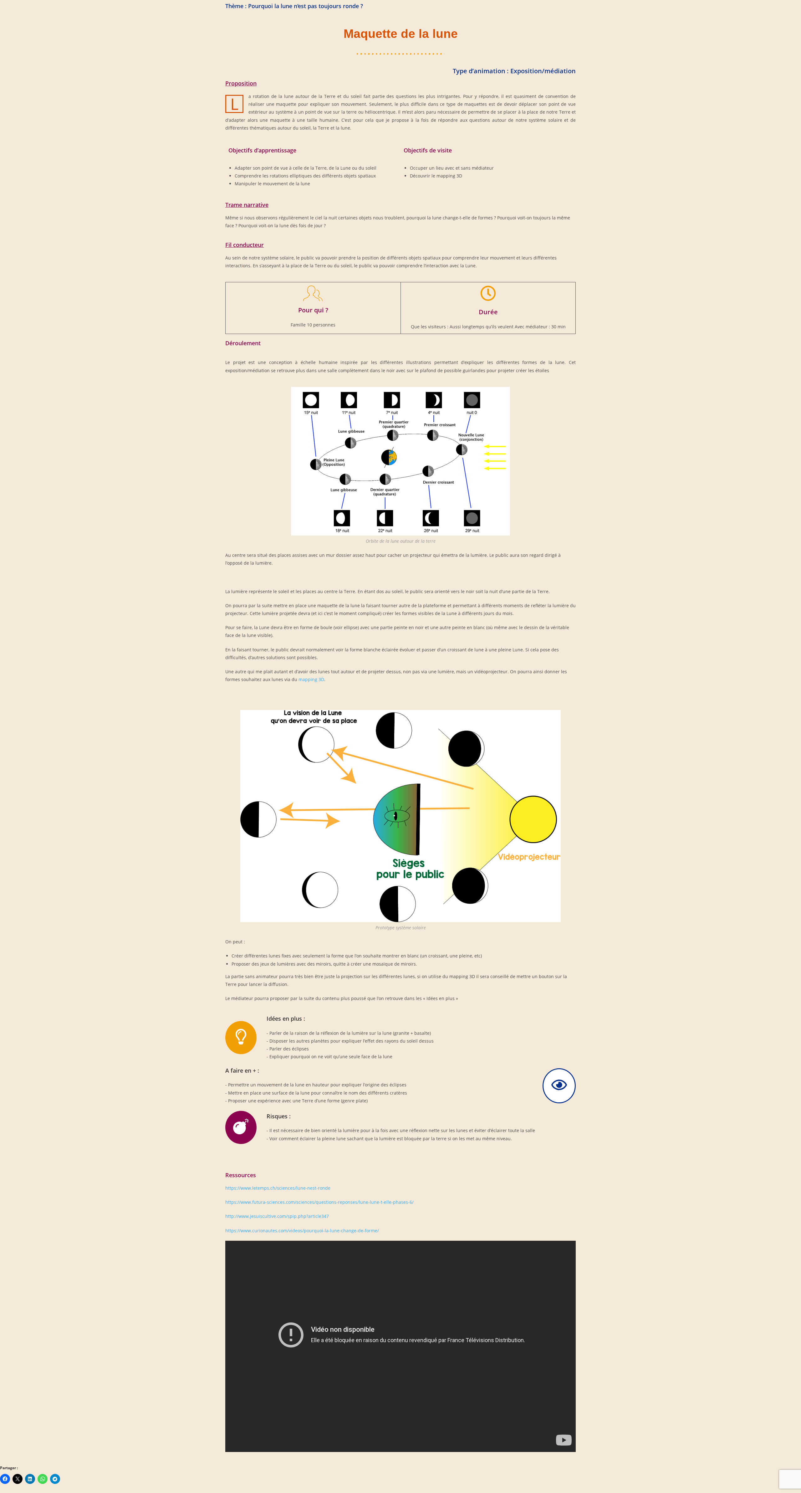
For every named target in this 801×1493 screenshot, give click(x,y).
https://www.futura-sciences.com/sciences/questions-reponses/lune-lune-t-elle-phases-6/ (319, 1202)
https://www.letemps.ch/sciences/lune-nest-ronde (277, 1188)
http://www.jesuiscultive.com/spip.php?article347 (277, 1216)
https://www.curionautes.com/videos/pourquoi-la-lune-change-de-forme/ (302, 1231)
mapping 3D (311, 679)
